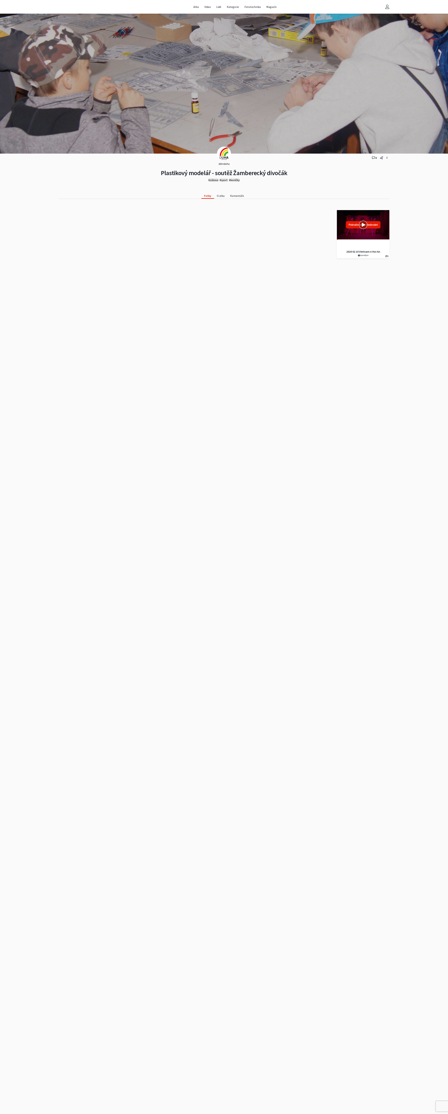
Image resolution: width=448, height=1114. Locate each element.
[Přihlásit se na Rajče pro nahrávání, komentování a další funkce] (387, 7)
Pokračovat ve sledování (363, 224)
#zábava (213, 180)
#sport (224, 180)
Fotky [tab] (207, 196)
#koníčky (234, 180)
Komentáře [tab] (237, 196)
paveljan (364, 255)
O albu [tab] (221, 196)
